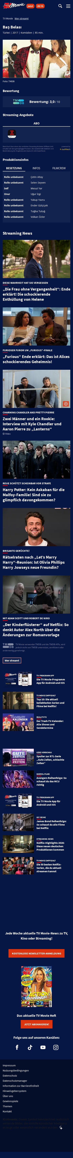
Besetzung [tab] (14, 168)
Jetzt (30, 6)
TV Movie (8, 18)
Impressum (9, 1065)
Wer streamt (22, 18)
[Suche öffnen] (60, 6)
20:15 (40, 6)
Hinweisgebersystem (14, 1091)
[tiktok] (30, 1047)
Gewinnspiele (10, 1101)
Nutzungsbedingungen (16, 1070)
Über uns (8, 1096)
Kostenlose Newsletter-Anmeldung (36, 953)
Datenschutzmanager (15, 1080)
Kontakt (7, 1111)
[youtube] (43, 1047)
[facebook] (17, 1047)
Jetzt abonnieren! (36, 1024)
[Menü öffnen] (68, 6)
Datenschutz (10, 1075)
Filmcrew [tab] (59, 168)
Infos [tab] (36, 168)
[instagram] (56, 1047)
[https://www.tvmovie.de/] (14, 6)
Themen (7, 1106)
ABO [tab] (37, 123)
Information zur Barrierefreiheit (21, 1085)
